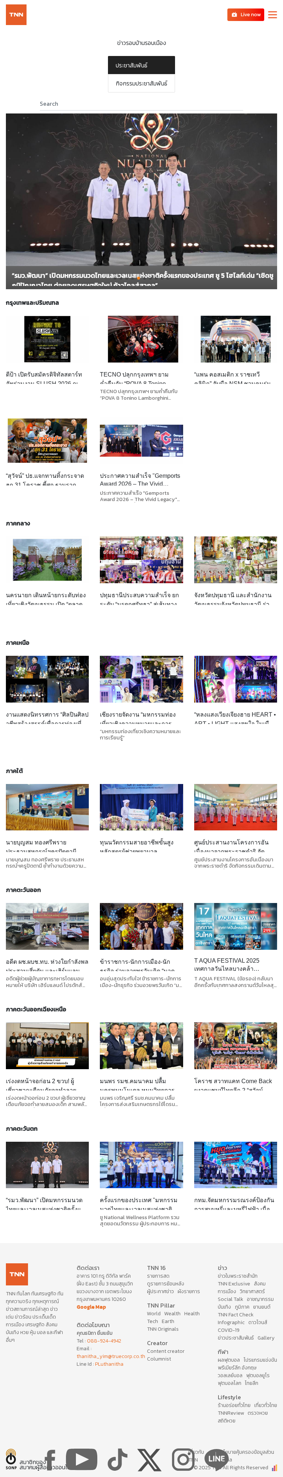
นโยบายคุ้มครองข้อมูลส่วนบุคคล (247, 1456)
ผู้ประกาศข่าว (160, 1291)
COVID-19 (229, 1330)
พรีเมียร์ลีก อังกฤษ (237, 1368)
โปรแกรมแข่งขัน (260, 1360)
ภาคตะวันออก (23, 889)
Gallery (266, 1338)
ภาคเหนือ (17, 642)
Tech (152, 1321)
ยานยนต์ (261, 1307)
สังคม (260, 1284)
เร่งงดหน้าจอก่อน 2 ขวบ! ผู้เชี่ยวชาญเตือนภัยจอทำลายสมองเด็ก (41, 1090)
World (154, 1313)
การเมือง (227, 1291)
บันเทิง (224, 1307)
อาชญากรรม (260, 1299)
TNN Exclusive (234, 1284)
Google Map (91, 1307)
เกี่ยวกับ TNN (196, 1456)
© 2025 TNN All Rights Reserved (231, 1467)
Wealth (172, 1313)
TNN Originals (163, 1329)
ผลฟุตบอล (229, 1360)
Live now (251, 14)
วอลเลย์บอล (230, 1375)
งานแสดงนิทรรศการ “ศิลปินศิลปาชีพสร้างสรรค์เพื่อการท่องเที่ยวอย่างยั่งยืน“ (47, 723)
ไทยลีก (251, 1383)
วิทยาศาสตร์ (252, 1291)
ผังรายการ (189, 1291)
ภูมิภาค (242, 1307)
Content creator (166, 1351)
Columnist (159, 1359)
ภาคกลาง (18, 523)
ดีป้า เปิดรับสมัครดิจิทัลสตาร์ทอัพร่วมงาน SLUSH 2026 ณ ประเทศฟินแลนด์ (44, 383)
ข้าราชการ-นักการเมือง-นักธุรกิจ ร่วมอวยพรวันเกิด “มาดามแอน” (141, 971)
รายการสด (158, 1276)
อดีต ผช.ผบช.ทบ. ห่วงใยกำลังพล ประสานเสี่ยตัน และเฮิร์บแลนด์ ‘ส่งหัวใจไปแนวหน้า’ (47, 971)
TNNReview (231, 1413)
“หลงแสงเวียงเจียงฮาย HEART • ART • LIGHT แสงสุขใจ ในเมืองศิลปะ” (235, 723)
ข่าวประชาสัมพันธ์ (236, 1338)
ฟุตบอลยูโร (258, 1375)
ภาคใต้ (14, 770)
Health (192, 1313)
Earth (168, 1321)
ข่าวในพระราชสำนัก (238, 1276)
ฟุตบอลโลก (229, 1383)
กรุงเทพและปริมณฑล (32, 302)
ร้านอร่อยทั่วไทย (234, 1405)
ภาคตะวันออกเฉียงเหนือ (36, 1009)
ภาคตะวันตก (22, 1128)
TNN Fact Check (236, 1315)
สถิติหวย (226, 1421)
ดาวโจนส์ (257, 1322)
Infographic (231, 1322)
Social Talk (230, 1299)
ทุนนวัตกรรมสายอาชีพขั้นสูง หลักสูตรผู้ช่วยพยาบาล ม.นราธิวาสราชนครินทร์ (137, 851)
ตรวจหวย (258, 1413)
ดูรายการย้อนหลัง (165, 1284)
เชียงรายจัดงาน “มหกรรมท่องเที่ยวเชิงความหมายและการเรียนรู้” (138, 723)
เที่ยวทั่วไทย (265, 1405)
